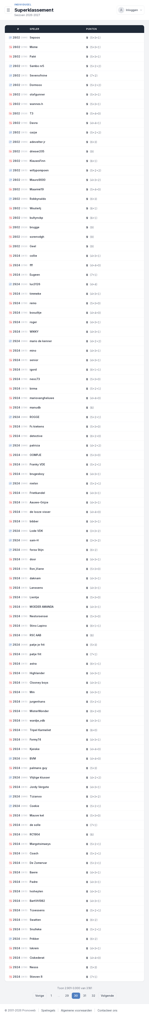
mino (33, 350)
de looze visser (40, 511)
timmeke (35, 293)
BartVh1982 (37, 900)
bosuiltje (36, 312)
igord (33, 369)
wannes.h (36, 104)
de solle (35, 824)
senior (34, 360)
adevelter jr (37, 141)
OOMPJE (35, 455)
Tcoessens (37, 910)
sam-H (34, 540)
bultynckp (36, 217)
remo (33, 303)
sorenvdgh (37, 236)
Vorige (39, 995)
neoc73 (35, 379)
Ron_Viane (37, 568)
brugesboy (37, 473)
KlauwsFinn (37, 160)
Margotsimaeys (40, 843)
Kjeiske (35, 749)
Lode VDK (36, 530)
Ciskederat (37, 957)
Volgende (107, 995)
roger (33, 322)
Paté (33, 56)
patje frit (35, 654)
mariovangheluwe (42, 398)
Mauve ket (37, 815)
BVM (33, 758)
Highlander (37, 673)
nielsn (34, 483)
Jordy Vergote (39, 787)
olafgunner (37, 94)
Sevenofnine (38, 75)
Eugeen (35, 274)
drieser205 (37, 151)
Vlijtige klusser (40, 777)
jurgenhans (37, 701)
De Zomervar (38, 862)
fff (31, 265)
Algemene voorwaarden (76, 1010)
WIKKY (34, 331)
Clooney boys (39, 682)
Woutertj (35, 208)
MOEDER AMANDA (42, 606)
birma (33, 388)
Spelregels (48, 1010)
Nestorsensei (39, 616)
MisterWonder (39, 711)
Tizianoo (36, 796)
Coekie (34, 806)
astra (33, 663)
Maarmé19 (37, 189)
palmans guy (38, 768)
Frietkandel (37, 492)
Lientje (34, 597)
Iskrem (34, 948)
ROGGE (34, 417)
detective (36, 436)
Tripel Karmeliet (40, 730)
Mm (32, 692)
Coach (34, 853)
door (33, 559)
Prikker (34, 938)
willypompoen (39, 170)
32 (93, 995)
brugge (34, 227)
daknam (35, 578)
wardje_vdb (37, 720)
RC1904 (35, 834)
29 (67, 995)
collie (33, 255)
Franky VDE (37, 464)
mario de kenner (41, 341)
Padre (34, 881)
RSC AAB (35, 635)
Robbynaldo (38, 198)
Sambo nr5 (37, 66)
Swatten (35, 919)
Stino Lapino (38, 625)
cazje (33, 132)
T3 (31, 113)
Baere (34, 872)
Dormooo (36, 85)
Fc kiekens (37, 426)
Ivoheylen (36, 891)
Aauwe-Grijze (39, 502)
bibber (34, 521)
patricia (35, 445)
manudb (35, 407)
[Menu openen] (8, 10)
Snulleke (36, 929)
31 (84, 995)
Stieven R (36, 976)
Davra (34, 122)
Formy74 (35, 739)
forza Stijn (37, 549)
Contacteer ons (107, 1010)
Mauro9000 (37, 179)
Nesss (34, 967)
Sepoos (35, 37)
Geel (33, 246)
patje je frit (37, 644)
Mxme (34, 47)
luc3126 (35, 284)
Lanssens (36, 587)
